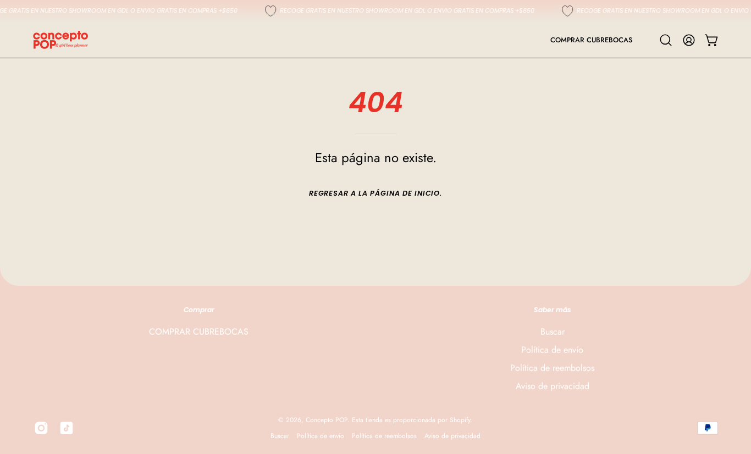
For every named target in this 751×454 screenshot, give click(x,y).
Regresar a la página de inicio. (376, 193)
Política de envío (552, 350)
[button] (665, 40)
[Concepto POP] (60, 39)
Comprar (199, 310)
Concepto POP (326, 420)
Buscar (552, 331)
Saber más (552, 310)
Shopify (460, 420)
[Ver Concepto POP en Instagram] (41, 428)
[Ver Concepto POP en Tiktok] (66, 428)
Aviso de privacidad (552, 386)
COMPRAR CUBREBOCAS (199, 331)
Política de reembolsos (552, 368)
